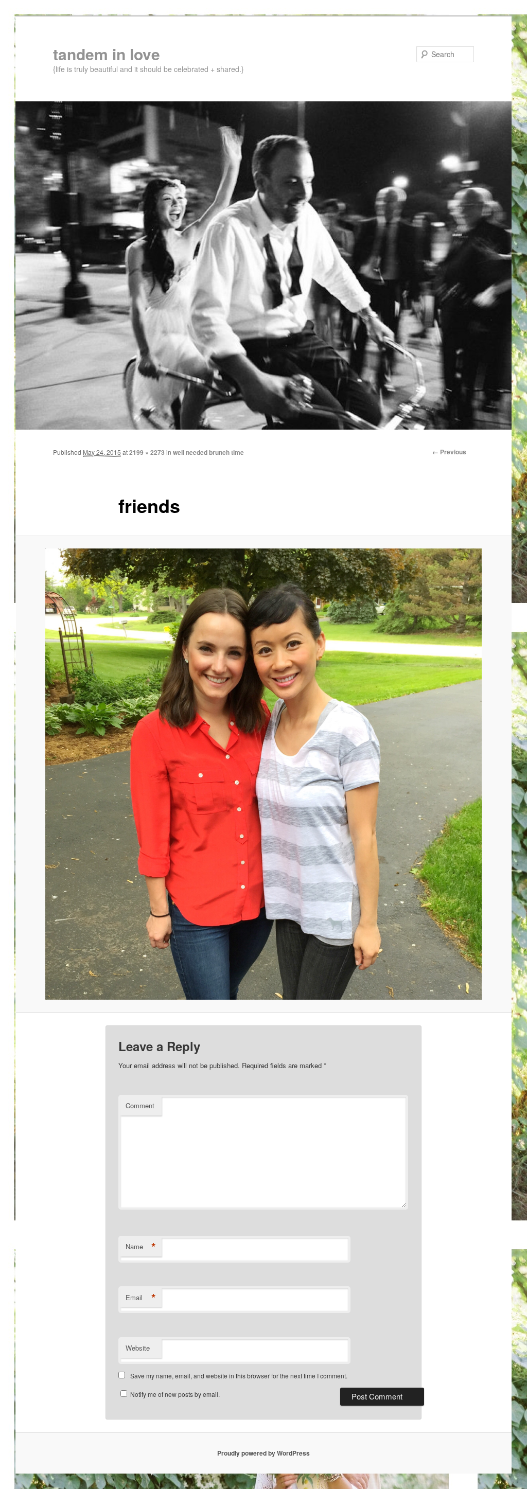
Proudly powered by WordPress (263, 1453)
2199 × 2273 (147, 452)
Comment (140, 1105)
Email (141, 1297)
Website (138, 1348)
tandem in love (106, 54)
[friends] (263, 774)
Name (141, 1246)
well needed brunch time (208, 452)
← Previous (449, 451)
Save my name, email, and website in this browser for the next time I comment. (238, 1375)
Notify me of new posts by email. (175, 1394)
